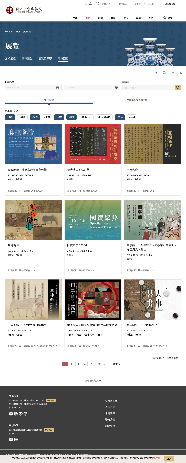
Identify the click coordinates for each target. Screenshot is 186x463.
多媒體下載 (111, 401)
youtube (21, 414)
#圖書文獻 (86, 117)
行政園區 (43, 403)
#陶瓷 (35, 117)
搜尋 (178, 87)
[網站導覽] (90, 3)
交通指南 (50, 400)
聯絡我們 (110, 419)
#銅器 (59, 117)
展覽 (18, 31)
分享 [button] (156, 73)
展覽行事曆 (45, 58)
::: (86, 3)
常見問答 (110, 413)
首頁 (11, 31)
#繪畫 (22, 117)
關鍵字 (125, 82)
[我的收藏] (97, 3)
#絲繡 (132, 117)
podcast (25, 414)
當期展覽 (10, 58)
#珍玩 (72, 117)
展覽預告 (27, 58)
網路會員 (110, 425)
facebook (11, 414)
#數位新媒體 (104, 117)
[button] (164, 73)
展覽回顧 (27, 31)
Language (170, 3)
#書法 (10, 117)
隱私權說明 (156, 457)
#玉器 (47, 117)
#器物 (120, 117)
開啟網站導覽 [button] (92, 380)
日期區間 (9, 82)
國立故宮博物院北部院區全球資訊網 (24, 10)
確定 (169, 458)
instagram (16, 414)
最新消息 (110, 407)
